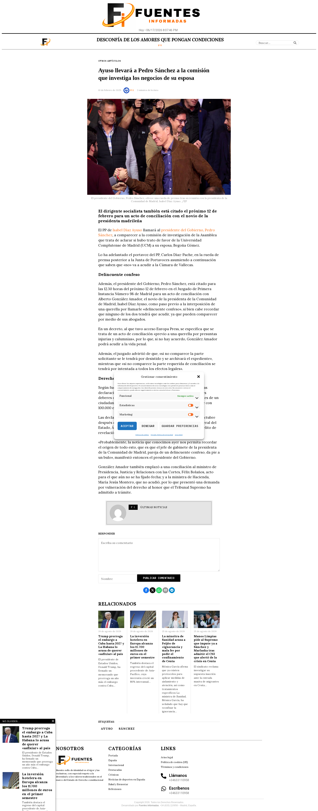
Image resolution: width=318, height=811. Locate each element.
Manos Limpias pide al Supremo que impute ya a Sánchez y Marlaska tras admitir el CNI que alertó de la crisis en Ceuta (206, 648)
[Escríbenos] (163, 788)
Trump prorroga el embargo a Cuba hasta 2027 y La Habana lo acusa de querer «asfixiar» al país (111, 645)
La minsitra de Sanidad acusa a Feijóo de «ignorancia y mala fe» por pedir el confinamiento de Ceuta (173, 648)
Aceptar (127, 426)
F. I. (132, 90)
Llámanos (178, 775)
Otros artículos (109, 61)
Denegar (148, 426)
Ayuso (107, 728)
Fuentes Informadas (149, 805)
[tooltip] (146, 590)
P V (160, 45)
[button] (198, 376)
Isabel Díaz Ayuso (127, 230)
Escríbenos (179, 788)
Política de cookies (142, 435)
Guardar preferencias (180, 426)
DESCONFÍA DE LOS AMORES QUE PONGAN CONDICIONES (160, 39)
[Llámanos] (163, 776)
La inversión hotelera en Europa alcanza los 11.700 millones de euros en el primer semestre (142, 646)
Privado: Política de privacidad (162, 435)
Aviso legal (179, 435)
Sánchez (127, 728)
